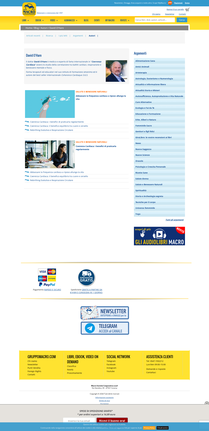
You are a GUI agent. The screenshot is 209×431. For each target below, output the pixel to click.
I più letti (63, 35)
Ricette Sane (141, 172)
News (138, 143)
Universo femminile (145, 208)
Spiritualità (140, 190)
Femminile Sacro (143, 125)
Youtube (111, 371)
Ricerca (49, 35)
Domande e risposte (155, 369)
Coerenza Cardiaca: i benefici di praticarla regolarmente (57, 121)
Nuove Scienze (142, 155)
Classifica (71, 366)
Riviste (123, 20)
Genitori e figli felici (144, 131)
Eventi (97, 20)
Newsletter (169, 14)
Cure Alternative (143, 102)
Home (29, 27)
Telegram (111, 361)
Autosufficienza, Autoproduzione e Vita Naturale (159, 96)
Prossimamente (74, 373)
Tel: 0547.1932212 (154, 361)
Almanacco (69, 20)
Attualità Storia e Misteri (147, 90)
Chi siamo (156, 14)
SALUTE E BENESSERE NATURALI (91, 91)
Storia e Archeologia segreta (149, 196)
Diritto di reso (104, 400)
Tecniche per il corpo (145, 202)
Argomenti (78, 35)
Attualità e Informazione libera (150, 84)
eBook (38, 20)
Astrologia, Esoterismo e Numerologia (154, 78)
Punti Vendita (34, 368)
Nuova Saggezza (143, 149)
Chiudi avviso (162, 428)
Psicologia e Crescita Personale (150, 166)
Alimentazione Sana (145, 61)
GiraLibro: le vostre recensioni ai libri (153, 137)
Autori (44, 27)
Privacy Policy (149, 428)
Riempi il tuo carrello (175, 9)
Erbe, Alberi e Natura (145, 119)
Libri (24, 20)
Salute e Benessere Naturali (148, 184)
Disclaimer (104, 404)
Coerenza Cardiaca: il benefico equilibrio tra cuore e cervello (59, 126)
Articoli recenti (33, 35)
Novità (70, 369)
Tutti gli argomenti (174, 219)
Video (53, 20)
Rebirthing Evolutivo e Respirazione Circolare (51, 130)
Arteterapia (141, 72)
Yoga (137, 214)
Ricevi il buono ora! (112, 421)
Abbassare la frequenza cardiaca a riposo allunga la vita (57, 172)
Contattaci (151, 372)
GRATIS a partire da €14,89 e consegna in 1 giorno (86, 291)
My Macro (110, 20)
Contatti (182, 14)
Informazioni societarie (104, 397)
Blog (86, 20)
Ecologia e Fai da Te (144, 108)
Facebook (111, 364)
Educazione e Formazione (148, 114)
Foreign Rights (34, 371)
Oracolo (139, 161)
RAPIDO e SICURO (52, 289)
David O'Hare (56, 27)
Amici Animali (142, 66)
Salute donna (141, 178)
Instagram (111, 368)
